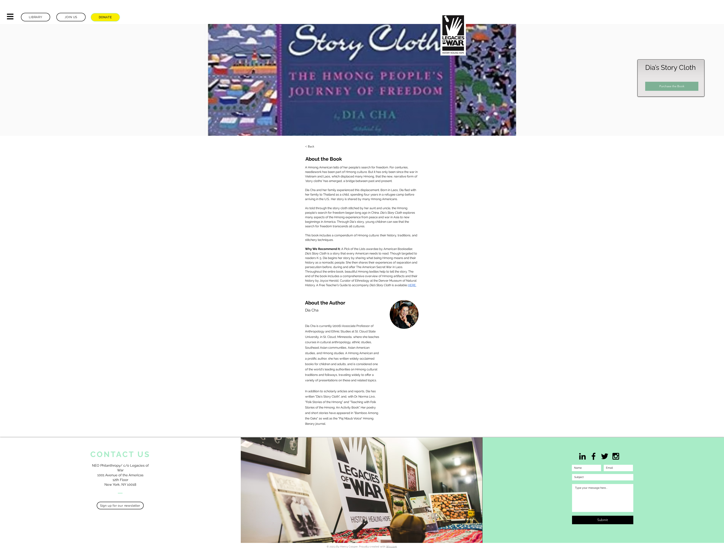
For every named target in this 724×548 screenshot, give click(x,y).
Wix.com (391, 546)
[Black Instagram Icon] (615, 456)
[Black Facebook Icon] (593, 456)
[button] (10, 16)
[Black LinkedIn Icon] (582, 456)
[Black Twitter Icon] (604, 456)
